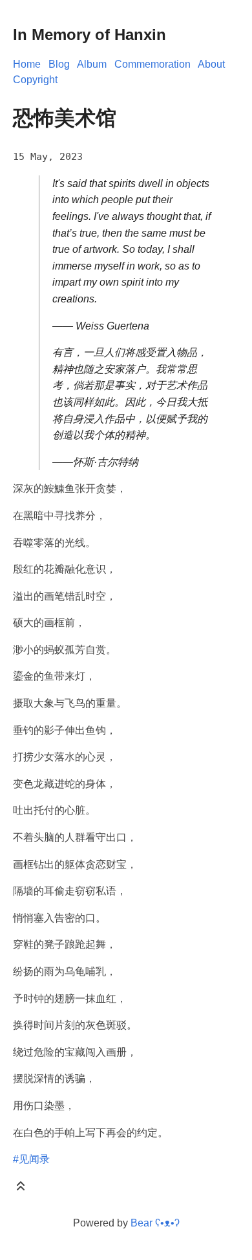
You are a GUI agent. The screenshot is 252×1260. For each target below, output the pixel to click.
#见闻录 (31, 1159)
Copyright (35, 79)
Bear (155, 1222)
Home (27, 64)
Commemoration (152, 64)
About (211, 64)
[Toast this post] (20, 1188)
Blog (59, 64)
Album (92, 64)
